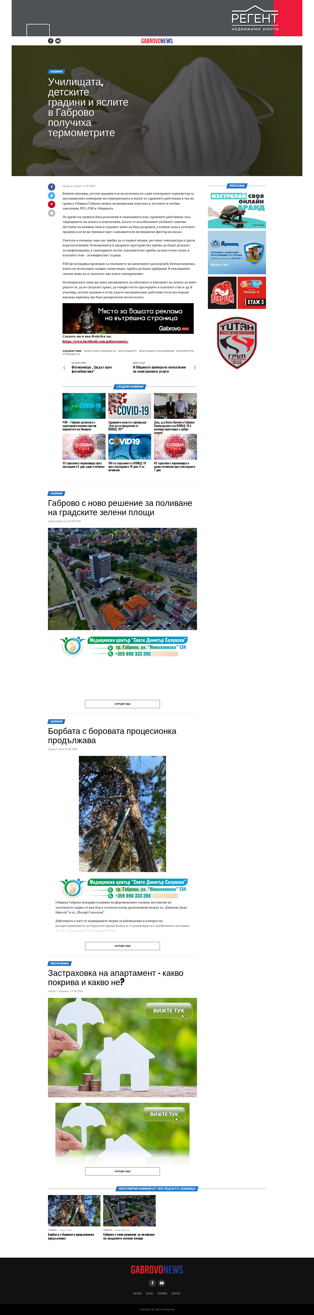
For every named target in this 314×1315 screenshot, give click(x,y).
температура (186, 351)
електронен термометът (100, 351)
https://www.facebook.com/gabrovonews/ (95, 341)
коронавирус (128, 351)
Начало (137, 1293)
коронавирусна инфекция (157, 351)
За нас (149, 1293)
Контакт (176, 1293)
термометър (72, 354)
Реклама (162, 1293)
